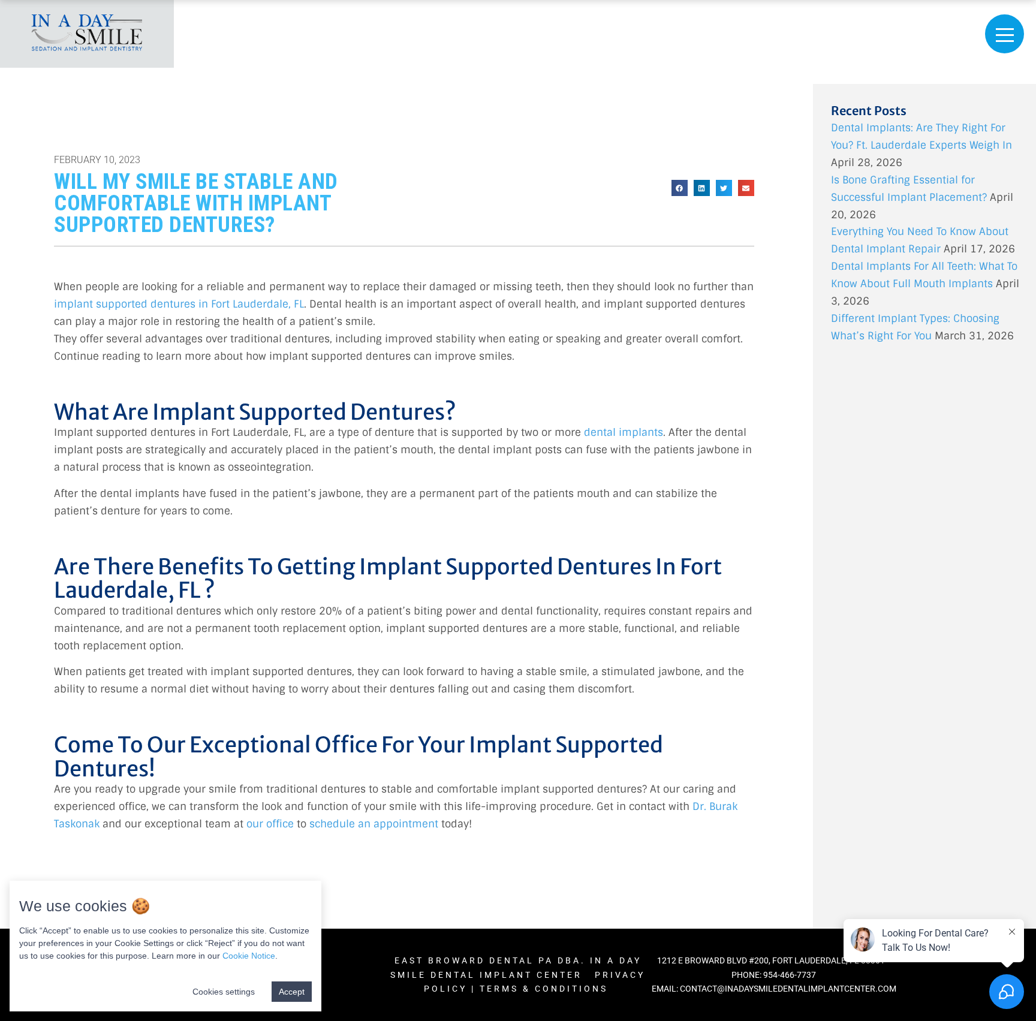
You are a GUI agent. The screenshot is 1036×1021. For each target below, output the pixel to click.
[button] (679, 188)
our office (270, 823)
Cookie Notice (248, 955)
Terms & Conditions (546, 988)
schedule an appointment (373, 823)
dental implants (623, 432)
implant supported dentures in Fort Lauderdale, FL (179, 304)
